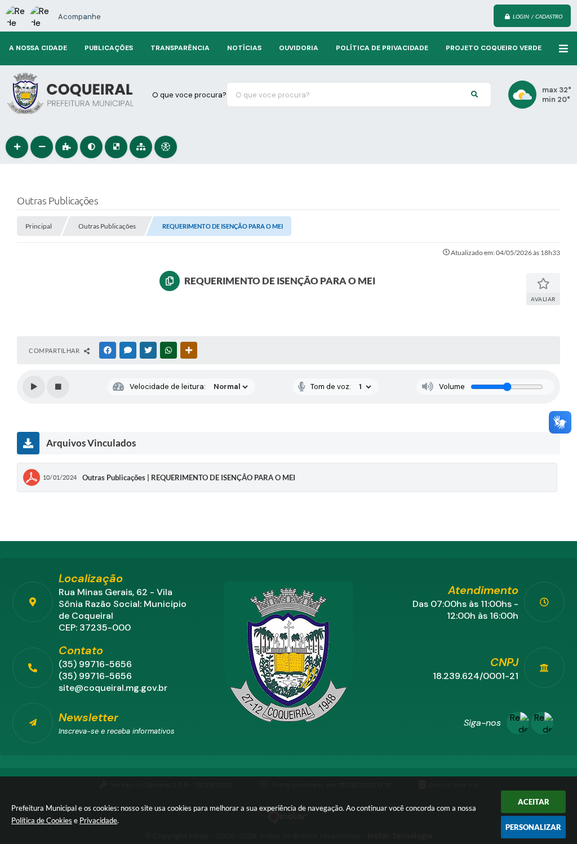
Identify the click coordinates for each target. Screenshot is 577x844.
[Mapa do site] (141, 147)
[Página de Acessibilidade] (165, 147)
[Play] (34, 387)
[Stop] (58, 387)
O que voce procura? (189, 95)
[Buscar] (474, 94)
